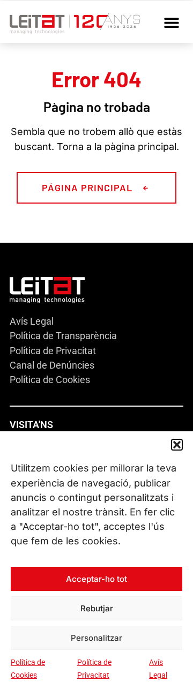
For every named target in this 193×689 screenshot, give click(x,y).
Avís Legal (32, 321)
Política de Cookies (50, 379)
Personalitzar (96, 638)
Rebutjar (96, 608)
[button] (177, 444)
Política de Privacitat (53, 350)
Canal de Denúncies (52, 365)
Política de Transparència (63, 335)
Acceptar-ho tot (96, 579)
